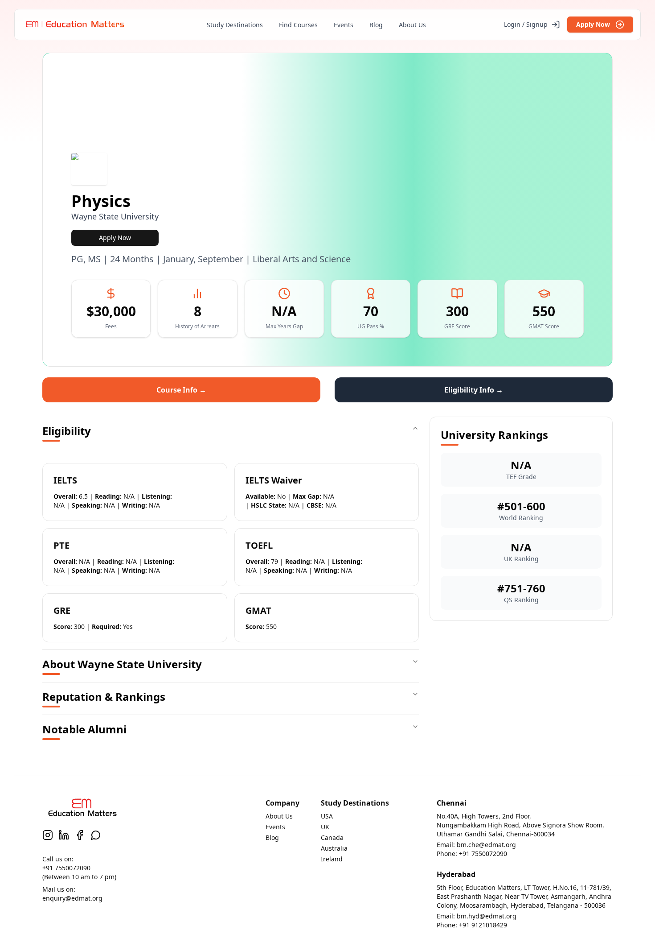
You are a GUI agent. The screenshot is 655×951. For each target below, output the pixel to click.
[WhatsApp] (95, 835)
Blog (376, 25)
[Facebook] (79, 835)
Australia (334, 848)
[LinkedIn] (63, 835)
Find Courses (298, 25)
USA (327, 816)
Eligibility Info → (473, 390)
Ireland (332, 859)
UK (325, 827)
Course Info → (181, 390)
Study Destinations (235, 25)
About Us (412, 25)
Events (343, 25)
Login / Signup (526, 24)
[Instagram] (47, 835)
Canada (332, 837)
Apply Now (593, 24)
